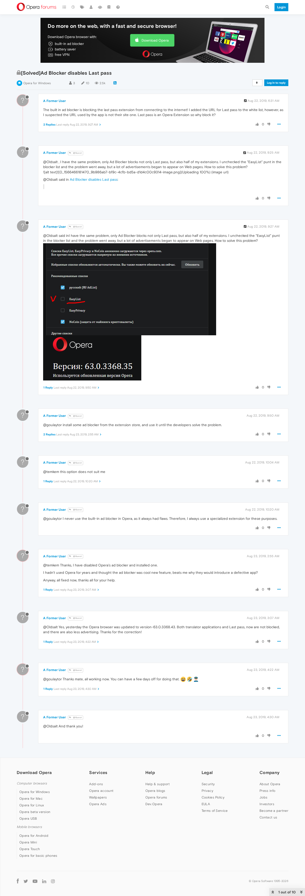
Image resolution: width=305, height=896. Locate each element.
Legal (207, 772)
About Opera (269, 784)
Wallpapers (98, 797)
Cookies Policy (213, 797)
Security (208, 784)
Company (269, 772)
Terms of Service (215, 811)
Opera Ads (98, 804)
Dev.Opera (154, 804)
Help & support (157, 784)
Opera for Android (33, 836)
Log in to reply (276, 82)
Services (98, 772)
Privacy (207, 791)
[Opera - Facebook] (17, 881)
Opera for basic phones (38, 855)
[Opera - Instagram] (53, 881)
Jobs (263, 797)
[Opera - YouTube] (35, 881)
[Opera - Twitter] (25, 881)
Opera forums (156, 797)
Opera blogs (155, 791)
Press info (267, 791)
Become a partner (273, 811)
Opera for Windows (37, 83)
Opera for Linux (31, 805)
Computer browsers (32, 783)
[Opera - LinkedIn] (44, 881)
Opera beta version (34, 812)
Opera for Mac (31, 798)
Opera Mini (28, 842)
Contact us (268, 817)
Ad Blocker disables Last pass (93, 179)
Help (150, 772)
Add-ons (96, 784)
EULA (206, 804)
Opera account (101, 791)
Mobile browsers (29, 827)
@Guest (77, 153)
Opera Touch (29, 849)
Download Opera (155, 40)
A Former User (54, 101)
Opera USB (28, 818)
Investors (266, 804)
